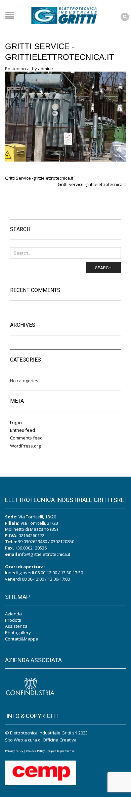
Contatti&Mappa (21, 639)
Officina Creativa (60, 740)
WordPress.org (25, 446)
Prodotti (13, 620)
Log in (16, 422)
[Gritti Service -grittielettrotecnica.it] (65, 116)
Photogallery (18, 632)
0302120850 (62, 541)
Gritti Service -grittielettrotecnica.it (39, 178)
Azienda (13, 614)
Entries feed (22, 430)
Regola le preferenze (61, 751)
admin (44, 69)
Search (103, 267)
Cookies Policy (35, 751)
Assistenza (16, 626)
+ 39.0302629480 (30, 541)
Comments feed (26, 438)
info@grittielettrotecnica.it (44, 554)
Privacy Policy (14, 751)
